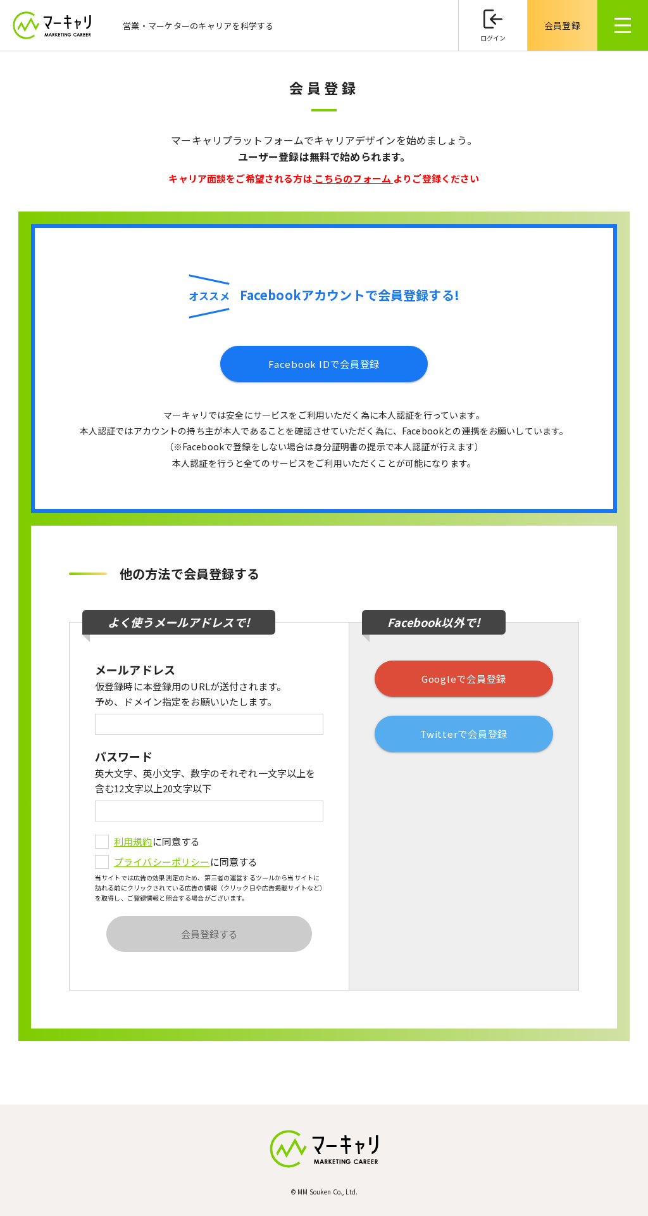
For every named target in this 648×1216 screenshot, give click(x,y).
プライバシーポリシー (162, 861)
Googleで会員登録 (463, 678)
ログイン (493, 37)
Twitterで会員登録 (464, 733)
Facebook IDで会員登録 (324, 363)
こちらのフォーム (353, 178)
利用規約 (133, 841)
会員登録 (562, 25)
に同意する (157, 841)
